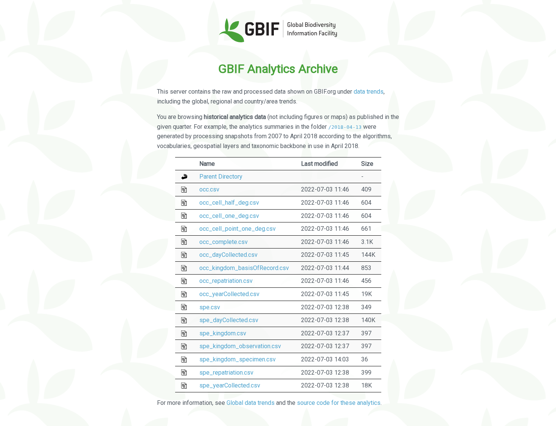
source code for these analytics (339, 402)
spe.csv (209, 307)
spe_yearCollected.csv (229, 385)
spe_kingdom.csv (222, 333)
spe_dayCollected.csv (228, 320)
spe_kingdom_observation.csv (240, 346)
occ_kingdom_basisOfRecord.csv (244, 268)
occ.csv (209, 189)
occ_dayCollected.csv (228, 254)
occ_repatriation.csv (226, 280)
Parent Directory (220, 176)
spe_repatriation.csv (226, 372)
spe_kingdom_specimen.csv (237, 359)
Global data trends (251, 402)
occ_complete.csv (223, 241)
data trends (369, 91)
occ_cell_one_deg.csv (229, 215)
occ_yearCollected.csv (229, 294)
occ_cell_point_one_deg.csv (237, 228)
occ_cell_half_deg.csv (229, 202)
